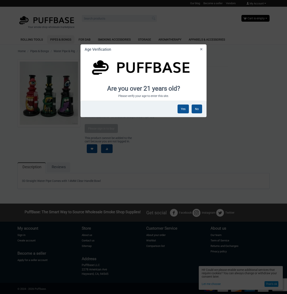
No (197, 109)
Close (201, 50)
